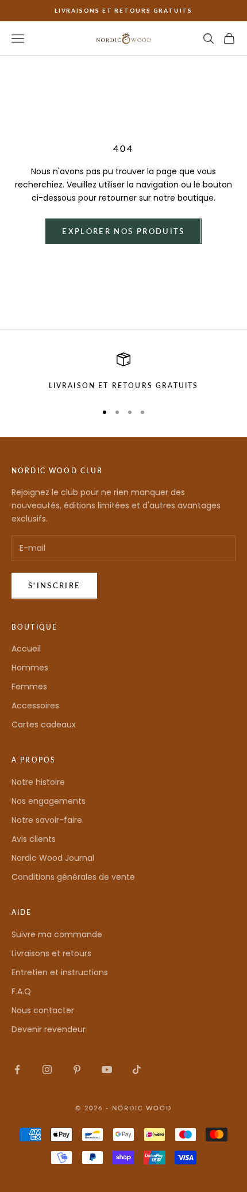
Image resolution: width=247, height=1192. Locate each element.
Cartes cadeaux (43, 724)
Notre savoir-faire (46, 820)
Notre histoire (38, 782)
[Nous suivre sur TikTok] (136, 1069)
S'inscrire (54, 585)
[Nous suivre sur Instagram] (47, 1069)
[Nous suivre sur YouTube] (107, 1069)
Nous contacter (42, 1010)
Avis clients (33, 839)
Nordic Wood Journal (52, 858)
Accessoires (35, 705)
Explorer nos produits (123, 231)
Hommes (29, 667)
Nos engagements (48, 801)
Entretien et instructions (59, 972)
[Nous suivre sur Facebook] (17, 1069)
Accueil (26, 648)
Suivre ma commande (56, 934)
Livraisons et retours (51, 953)
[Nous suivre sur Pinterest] (77, 1069)
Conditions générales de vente (73, 877)
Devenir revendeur (48, 1029)
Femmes (29, 686)
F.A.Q (21, 991)
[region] (123, 372)
